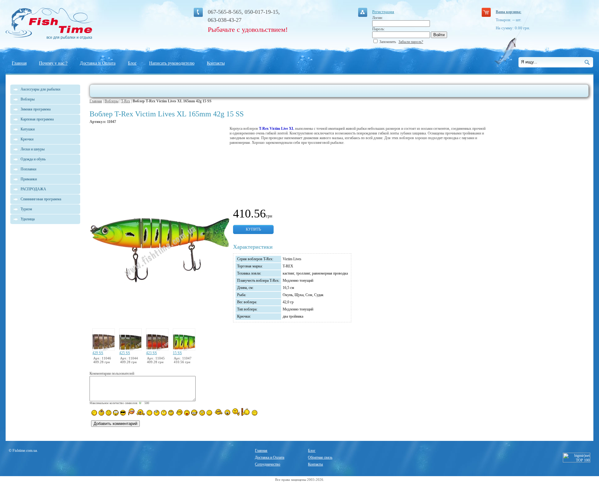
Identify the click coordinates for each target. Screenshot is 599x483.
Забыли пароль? (410, 42)
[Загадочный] (171, 413)
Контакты (216, 63)
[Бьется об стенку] (246, 412)
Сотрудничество (267, 464)
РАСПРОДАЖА (33, 189)
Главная (19, 63)
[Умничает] (194, 412)
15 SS (177, 353)
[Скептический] (254, 413)
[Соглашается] (209, 413)
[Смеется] (94, 413)
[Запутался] (202, 413)
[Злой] (179, 412)
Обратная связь (320, 457)
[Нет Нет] (236, 412)
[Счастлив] (149, 413)
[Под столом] (156, 413)
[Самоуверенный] (123, 413)
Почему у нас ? (53, 63)
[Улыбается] (101, 412)
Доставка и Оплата (97, 63)
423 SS (151, 353)
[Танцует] (140, 412)
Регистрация (383, 11)
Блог (132, 63)
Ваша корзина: (508, 12)
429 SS (97, 353)
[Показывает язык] (187, 413)
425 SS (124, 353)
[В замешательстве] (164, 413)
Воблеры (112, 101)
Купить (253, 229)
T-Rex (125, 101)
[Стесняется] (131, 412)
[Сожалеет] (227, 412)
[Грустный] (108, 413)
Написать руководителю (171, 63)
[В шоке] (116, 413)
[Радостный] (218, 412)
